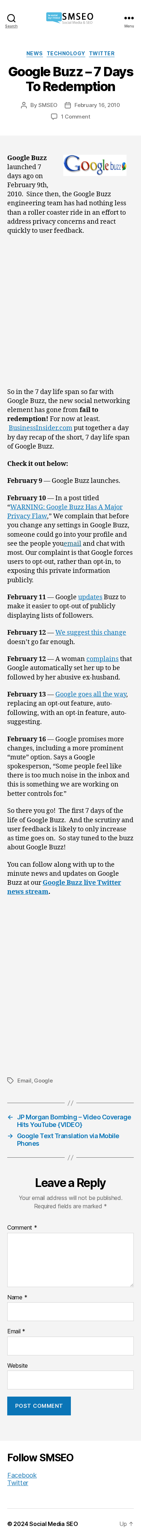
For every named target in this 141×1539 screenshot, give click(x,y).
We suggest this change (90, 633)
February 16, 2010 (97, 105)
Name (17, 1297)
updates (90, 597)
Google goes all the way (90, 694)
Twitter (102, 53)
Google (43, 1080)
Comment (22, 1228)
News (34, 53)
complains (102, 659)
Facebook (22, 1475)
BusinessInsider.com (40, 428)
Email (24, 1080)
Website (17, 1366)
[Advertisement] (70, 314)
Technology (66, 53)
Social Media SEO (53, 1523)
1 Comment (75, 116)
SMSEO (47, 105)
